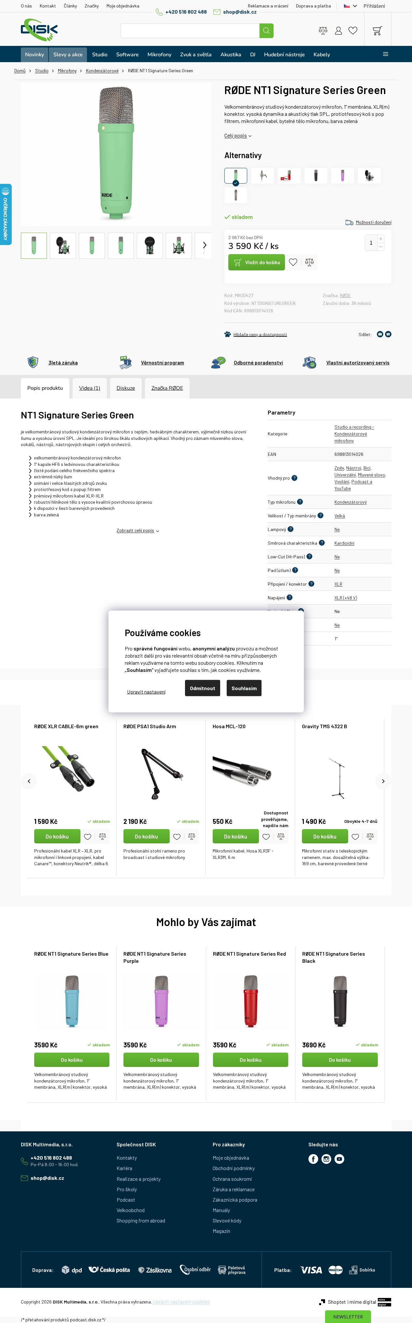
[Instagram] (326, 1159)
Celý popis (235, 135)
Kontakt (48, 5)
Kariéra (124, 1168)
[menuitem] (34, 55)
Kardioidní (344, 543)
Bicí (366, 468)
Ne (337, 529)
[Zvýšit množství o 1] (380, 239)
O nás (26, 5)
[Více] (381, 54)
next (383, 781)
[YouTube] (339, 1159)
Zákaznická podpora (235, 1199)
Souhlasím (244, 688)
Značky (92, 5)
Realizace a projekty (139, 1179)
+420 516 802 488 (186, 11)
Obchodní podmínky (234, 1168)
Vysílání (341, 481)
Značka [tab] (167, 388)
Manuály (221, 1210)
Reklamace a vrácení (268, 5)
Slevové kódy (227, 1220)
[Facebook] (313, 1159)
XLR (338, 584)
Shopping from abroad (141, 1220)
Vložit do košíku (262, 262)
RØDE (345, 295)
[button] (72, 1071)
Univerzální (345, 474)
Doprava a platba (313, 5)
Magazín (221, 1231)
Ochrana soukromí (232, 1179)
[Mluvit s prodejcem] (388, 334)
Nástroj (353, 468)
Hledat (266, 30)
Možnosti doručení (373, 222)
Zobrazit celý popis (135, 530)
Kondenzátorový (350, 502)
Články (70, 5)
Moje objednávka (123, 5)
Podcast (126, 1199)
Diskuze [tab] (126, 388)
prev (29, 781)
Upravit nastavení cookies (181, 1301)
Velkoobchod (131, 1210)
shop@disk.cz (240, 11)
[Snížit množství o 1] (380, 247)
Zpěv (339, 468)
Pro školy (127, 1189)
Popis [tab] (33, 388)
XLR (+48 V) (345, 597)
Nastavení (146, 691)
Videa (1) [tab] (89, 388)
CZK (349, 6)
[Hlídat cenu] (255, 334)
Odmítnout (202, 688)
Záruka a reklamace (234, 1189)
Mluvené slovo (371, 474)
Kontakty (127, 1157)
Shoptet (337, 1302)
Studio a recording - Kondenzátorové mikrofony (354, 433)
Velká (339, 515)
